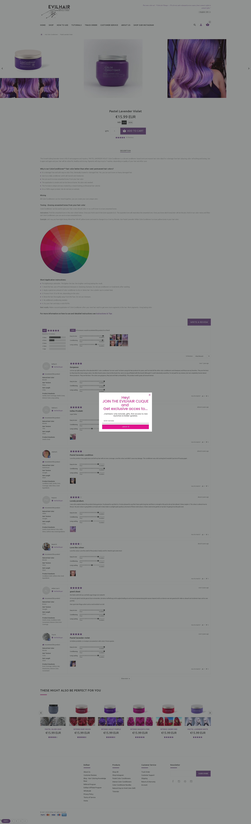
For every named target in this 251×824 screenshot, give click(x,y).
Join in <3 (125, 427)
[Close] (149, 395)
